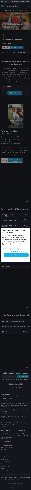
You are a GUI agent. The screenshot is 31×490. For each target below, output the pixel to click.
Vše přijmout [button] (16, 255)
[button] (15, 251)
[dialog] (15, 245)
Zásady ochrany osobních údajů (11, 249)
